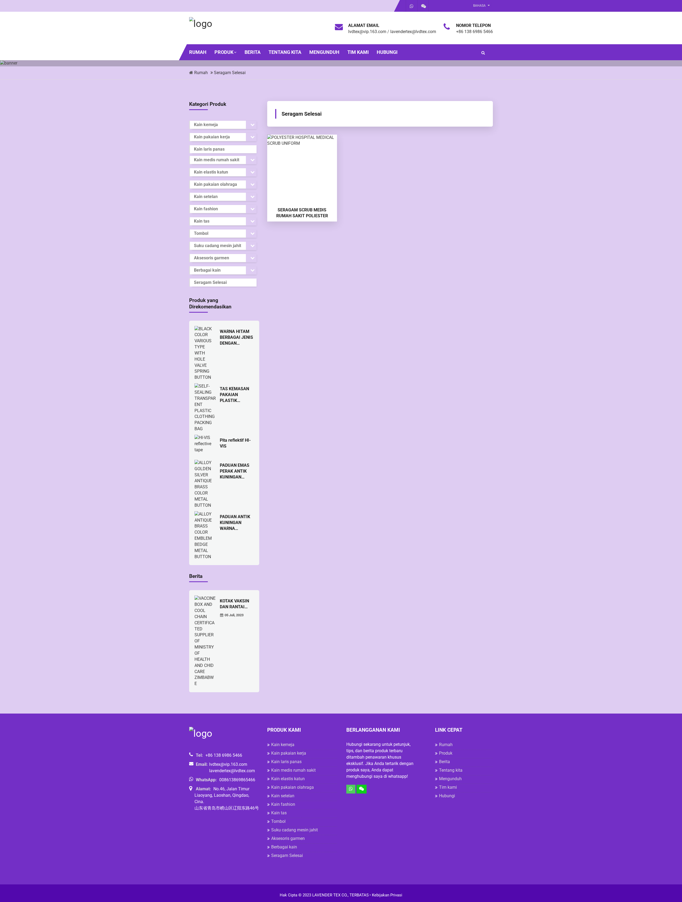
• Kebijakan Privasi (386, 895)
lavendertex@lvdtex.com (413, 31)
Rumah (197, 52)
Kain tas (201, 221)
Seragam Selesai (230, 72)
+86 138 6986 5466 (474, 31)
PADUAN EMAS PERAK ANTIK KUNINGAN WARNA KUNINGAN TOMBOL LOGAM (236, 471)
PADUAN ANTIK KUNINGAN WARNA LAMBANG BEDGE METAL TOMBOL (235, 522)
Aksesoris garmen (211, 257)
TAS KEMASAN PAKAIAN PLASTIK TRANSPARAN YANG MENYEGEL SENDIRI (234, 395)
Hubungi (387, 52)
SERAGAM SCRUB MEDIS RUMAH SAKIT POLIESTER (302, 212)
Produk (223, 52)
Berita (253, 52)
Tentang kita (285, 52)
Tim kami (358, 52)
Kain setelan (206, 196)
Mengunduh (324, 52)
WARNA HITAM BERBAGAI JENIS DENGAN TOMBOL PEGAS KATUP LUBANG (236, 337)
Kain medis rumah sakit (216, 159)
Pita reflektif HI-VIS (235, 443)
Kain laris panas (209, 149)
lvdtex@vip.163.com (367, 31)
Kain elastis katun (211, 172)
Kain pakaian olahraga (215, 184)
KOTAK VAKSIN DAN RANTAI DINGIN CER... (234, 604)
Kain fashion (206, 208)
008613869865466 (237, 779)
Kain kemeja (206, 124)
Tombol (201, 233)
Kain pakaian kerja (212, 136)
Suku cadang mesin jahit (217, 245)
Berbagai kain (207, 270)
